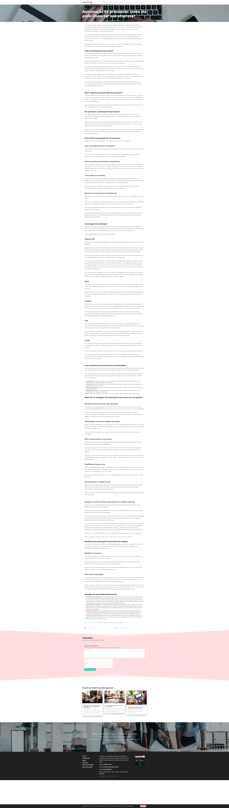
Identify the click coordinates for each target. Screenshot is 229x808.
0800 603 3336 (107, 764)
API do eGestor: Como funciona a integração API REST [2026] (136, 707)
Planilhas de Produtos (107, 2)
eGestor (141, 2)
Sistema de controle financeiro (132, 2)
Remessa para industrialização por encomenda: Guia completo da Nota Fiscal (92, 706)
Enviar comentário (90, 669)
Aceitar (143, 806)
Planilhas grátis (86, 758)
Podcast (84, 760)
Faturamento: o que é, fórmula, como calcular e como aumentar (114, 735)
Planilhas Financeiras (118, 2)
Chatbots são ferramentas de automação (95, 304)
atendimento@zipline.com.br (111, 767)
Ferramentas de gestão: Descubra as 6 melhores (114, 706)
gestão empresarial (97, 242)
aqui (132, 806)
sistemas (111, 505)
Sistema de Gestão (123, 627)
